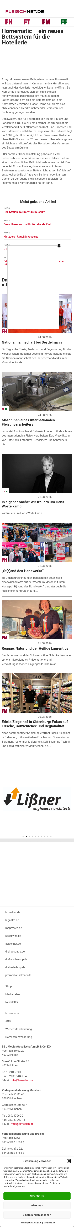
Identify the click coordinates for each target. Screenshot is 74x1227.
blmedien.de (12, 912)
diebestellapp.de (15, 967)
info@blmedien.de (22, 1080)
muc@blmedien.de (22, 1123)
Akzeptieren (37, 1196)
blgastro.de (12, 920)
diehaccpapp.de (15, 951)
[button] (69, 1161)
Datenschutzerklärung (32, 1222)
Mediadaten (12, 994)
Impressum (49, 1222)
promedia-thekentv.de (18, 975)
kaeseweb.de (13, 935)
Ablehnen (37, 1205)
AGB (8, 1021)
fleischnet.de (13, 943)
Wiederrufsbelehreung (18, 1029)
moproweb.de (13, 928)
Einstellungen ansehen (37, 1214)
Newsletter (11, 1002)
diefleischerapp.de (16, 959)
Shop (8, 986)
